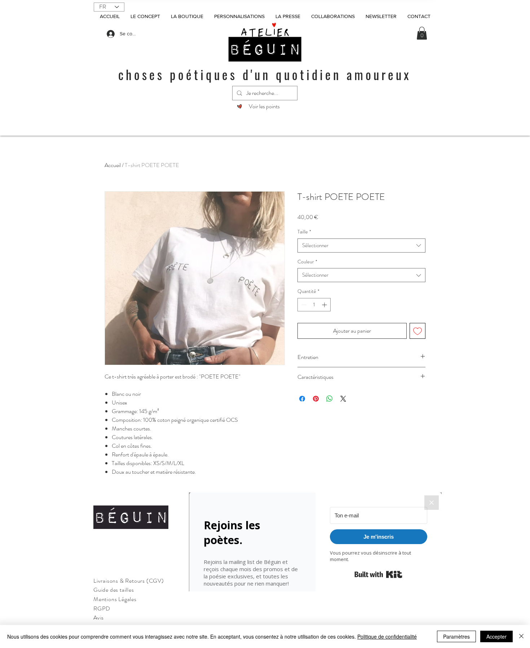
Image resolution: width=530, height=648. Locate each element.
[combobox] (361, 245)
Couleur (307, 261)
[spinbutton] (314, 304)
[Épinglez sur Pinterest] (316, 398)
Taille (304, 231)
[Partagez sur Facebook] (302, 398)
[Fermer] (521, 636)
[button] (421, 33)
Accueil (113, 165)
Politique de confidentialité (387, 636)
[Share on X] (343, 398)
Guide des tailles (113, 590)
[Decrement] (303, 304)
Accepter (496, 636)
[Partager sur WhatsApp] (329, 398)
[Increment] (325, 304)
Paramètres (456, 636)
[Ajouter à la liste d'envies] (417, 331)
